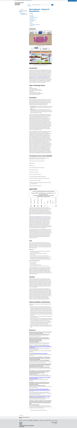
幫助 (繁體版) (35, 420)
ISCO (49, 133)
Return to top (21, 415)
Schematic (31, 15)
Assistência (46, 420)
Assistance (20, 420)
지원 (43, 420)
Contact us (55, 423)
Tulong (53, 420)
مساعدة (27, 420)
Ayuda (24, 420)
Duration (31, 23)
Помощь (50, 420)
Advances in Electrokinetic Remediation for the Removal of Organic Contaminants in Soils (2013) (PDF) (40, 346)
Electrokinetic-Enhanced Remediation (24, 13)
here (45, 269)
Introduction (32, 16)
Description (32, 18)
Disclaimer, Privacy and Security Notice (24, 417)
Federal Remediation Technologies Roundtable (19, 3)
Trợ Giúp (56, 420)
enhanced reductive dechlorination (43, 77)
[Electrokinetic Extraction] (40, 44)
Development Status (33, 19)
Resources (31, 25)
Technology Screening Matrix (23, 11)
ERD (40, 134)
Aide (38, 420)
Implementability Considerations (35, 24)
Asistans (41, 420)
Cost (30, 22)
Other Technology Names (33, 17)
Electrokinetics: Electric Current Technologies (40, 353)
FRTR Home (21, 9)
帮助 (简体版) (31, 420)
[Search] (52, 4)
